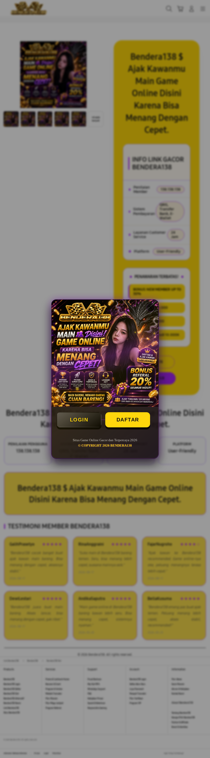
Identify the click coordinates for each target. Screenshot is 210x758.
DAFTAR (128, 419)
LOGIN (79, 419)
